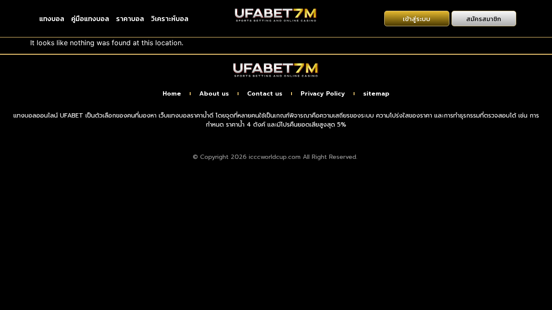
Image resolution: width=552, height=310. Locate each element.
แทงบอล (51, 18)
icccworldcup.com (275, 156)
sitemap (376, 94)
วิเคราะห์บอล (169, 18)
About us (214, 94)
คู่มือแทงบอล (90, 18)
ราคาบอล (130, 18)
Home (172, 94)
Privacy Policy (323, 94)
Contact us (264, 94)
